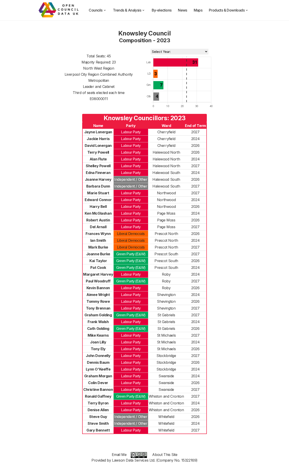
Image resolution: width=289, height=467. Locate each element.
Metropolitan (98, 80)
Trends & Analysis (127, 10)
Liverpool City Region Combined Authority (99, 74)
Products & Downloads (227, 10)
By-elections (162, 10)
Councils (95, 10)
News (182, 10)
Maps (198, 10)
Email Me (119, 454)
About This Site (164, 454)
